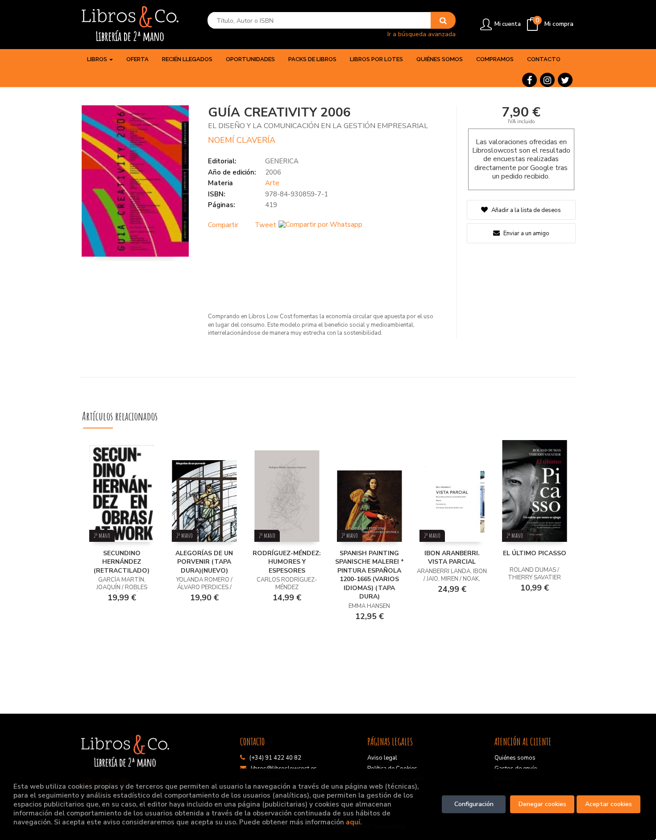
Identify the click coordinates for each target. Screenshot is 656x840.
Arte (272, 183)
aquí (353, 822)
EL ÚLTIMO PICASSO (534, 553)
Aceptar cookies (608, 804)
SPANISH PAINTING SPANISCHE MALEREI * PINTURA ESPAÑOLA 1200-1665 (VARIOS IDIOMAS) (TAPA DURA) (369, 575)
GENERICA (282, 161)
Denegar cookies (542, 804)
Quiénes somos (515, 758)
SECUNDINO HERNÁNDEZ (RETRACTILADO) (121, 562)
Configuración (474, 804)
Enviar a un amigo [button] (525, 233)
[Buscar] (443, 20)
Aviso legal (382, 758)
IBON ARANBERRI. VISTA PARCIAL (452, 557)
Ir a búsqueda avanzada (421, 33)
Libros (97, 59)
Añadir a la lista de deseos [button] (526, 210)
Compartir (223, 224)
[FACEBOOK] (529, 80)
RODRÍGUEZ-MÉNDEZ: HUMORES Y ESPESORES (287, 562)
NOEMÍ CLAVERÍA (241, 140)
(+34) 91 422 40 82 (275, 758)
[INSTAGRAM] (547, 80)
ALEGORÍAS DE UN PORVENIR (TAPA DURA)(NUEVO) (204, 562)
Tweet (265, 224)
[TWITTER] (565, 80)
